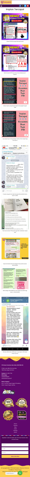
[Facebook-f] (20, 6)
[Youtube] (28, 6)
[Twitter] (25, 6)
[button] (1, 6)
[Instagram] (23, 6)
